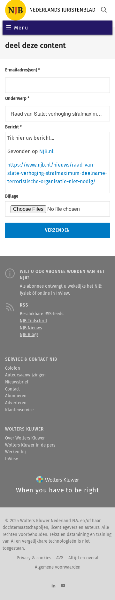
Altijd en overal (83, 558)
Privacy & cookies (34, 558)
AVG (59, 558)
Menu (21, 28)
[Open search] (103, 10)
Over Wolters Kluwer (25, 438)
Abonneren (16, 396)
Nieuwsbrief (16, 382)
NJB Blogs (29, 334)
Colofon (12, 368)
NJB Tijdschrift (33, 321)
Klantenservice (19, 410)
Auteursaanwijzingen (25, 375)
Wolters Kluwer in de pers (30, 445)
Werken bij (15, 452)
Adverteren (16, 403)
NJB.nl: (47, 151)
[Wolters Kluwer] (57, 481)
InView (11, 459)
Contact (12, 389)
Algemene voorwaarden (57, 567)
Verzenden (57, 230)
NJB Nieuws (31, 328)
